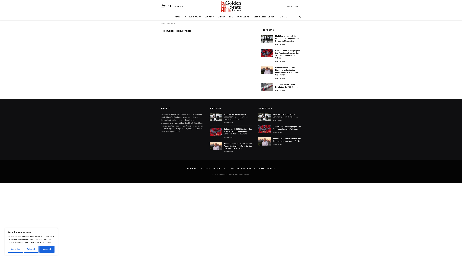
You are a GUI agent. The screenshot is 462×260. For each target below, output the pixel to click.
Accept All (47, 249)
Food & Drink (243, 17)
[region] (31, 241)
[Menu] (162, 17)
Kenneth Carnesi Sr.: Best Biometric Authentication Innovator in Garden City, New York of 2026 (286, 71)
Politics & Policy (192, 17)
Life (231, 17)
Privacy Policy (220, 168)
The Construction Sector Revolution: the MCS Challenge (287, 86)
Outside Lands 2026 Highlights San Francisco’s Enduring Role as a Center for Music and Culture (287, 54)
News (177, 17)
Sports (283, 17)
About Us (191, 168)
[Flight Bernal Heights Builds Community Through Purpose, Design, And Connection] (267, 39)
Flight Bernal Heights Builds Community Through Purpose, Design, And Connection (287, 38)
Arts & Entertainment (265, 17)
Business (209, 17)
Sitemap (271, 168)
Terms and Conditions (240, 168)
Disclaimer (259, 168)
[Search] (300, 17)
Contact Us (204, 168)
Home (163, 24)
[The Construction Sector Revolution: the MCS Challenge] (267, 87)
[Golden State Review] (231, 6)
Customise (15, 249)
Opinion (221, 17)
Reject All (31, 249)
